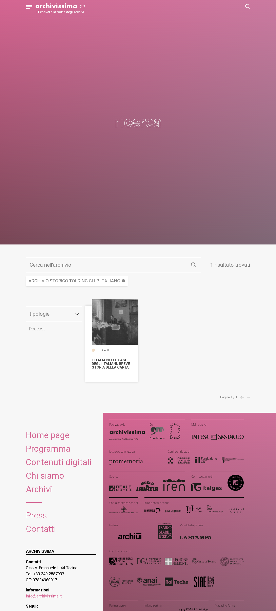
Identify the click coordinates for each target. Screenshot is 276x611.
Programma (48, 449)
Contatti (41, 529)
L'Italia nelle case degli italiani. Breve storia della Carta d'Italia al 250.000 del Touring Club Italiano (111, 363)
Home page (47, 435)
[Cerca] (194, 265)
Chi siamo (45, 476)
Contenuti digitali (59, 462)
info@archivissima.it (44, 596)
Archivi (39, 489)
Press (36, 515)
